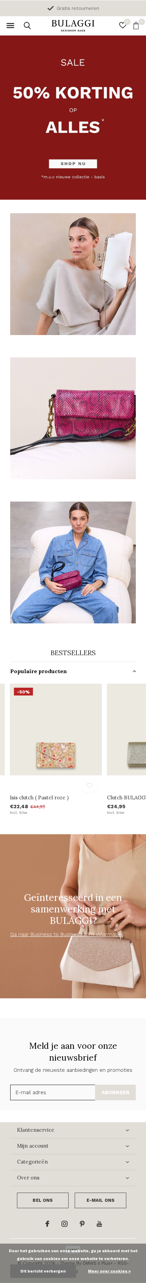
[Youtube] (99, 1223)
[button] (10, 26)
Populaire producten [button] (38, 671)
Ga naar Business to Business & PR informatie (65, 934)
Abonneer (116, 1092)
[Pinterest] (82, 1223)
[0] (136, 25)
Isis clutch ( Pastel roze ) (39, 797)
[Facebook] (47, 1223)
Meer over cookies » (109, 1271)
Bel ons (43, 1200)
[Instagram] (64, 1223)
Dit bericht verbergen (43, 1271)
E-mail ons (101, 1200)
